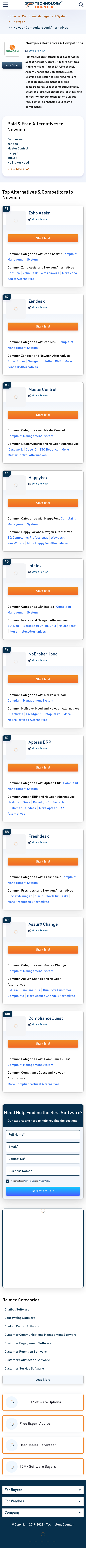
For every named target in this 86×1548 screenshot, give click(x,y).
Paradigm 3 (41, 802)
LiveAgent (33, 714)
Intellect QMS (52, 361)
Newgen (19, 21)
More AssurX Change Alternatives (51, 995)
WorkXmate (16, 543)
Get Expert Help (43, 1191)
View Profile (12, 65)
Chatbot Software (16, 1309)
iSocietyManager (20, 896)
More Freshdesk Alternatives (28, 901)
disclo (39, 896)
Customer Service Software (24, 1368)
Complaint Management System (45, 16)
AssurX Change (43, 924)
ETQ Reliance (49, 449)
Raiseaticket (67, 625)
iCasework (15, 449)
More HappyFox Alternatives (47, 543)
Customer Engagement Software (27, 1343)
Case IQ (31, 449)
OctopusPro (52, 714)
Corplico (14, 273)
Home (11, 16)
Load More (43, 1379)
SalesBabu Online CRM (39, 625)
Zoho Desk (30, 273)
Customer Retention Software (25, 1351)
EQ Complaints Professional (28, 537)
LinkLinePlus (30, 990)
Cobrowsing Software (19, 1317)
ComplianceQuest (45, 1018)
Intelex (35, 566)
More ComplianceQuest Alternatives (33, 1084)
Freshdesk (38, 836)
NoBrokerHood (43, 654)
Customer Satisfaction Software (27, 1360)
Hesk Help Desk (19, 802)
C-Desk (13, 990)
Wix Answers (50, 273)
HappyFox (38, 478)
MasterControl (42, 390)
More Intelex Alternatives (28, 631)
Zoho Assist (39, 213)
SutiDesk (14, 625)
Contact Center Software (22, 1326)
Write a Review (37, 51)
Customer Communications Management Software (40, 1334)
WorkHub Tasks (57, 896)
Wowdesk (57, 537)
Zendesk (36, 301)
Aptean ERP (39, 742)
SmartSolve (16, 361)
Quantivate (15, 714)
